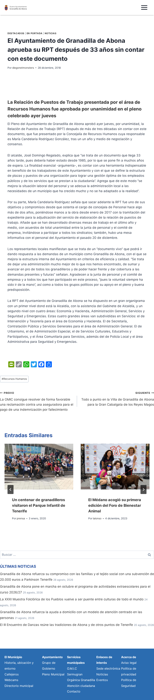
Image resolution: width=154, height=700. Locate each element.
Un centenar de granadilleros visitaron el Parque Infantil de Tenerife (38, 505)
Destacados (16, 33)
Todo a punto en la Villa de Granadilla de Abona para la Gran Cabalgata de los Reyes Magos (117, 398)
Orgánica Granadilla (81, 680)
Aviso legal (129, 663)
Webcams (11, 680)
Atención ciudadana (81, 686)
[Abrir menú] (144, 7)
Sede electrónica (108, 668)
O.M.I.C (72, 668)
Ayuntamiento (52, 657)
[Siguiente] (143, 489)
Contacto (73, 691)
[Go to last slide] (11, 489)
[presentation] (39, 466)
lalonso (97, 518)
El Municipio (13, 657)
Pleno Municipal (53, 674)
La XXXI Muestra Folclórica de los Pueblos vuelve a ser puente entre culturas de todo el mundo (71, 599)
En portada (34, 33)
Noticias (51, 33)
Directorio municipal (19, 686)
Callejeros (12, 674)
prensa (21, 518)
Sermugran (74, 674)
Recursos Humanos (14, 378)
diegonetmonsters (23, 67)
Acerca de (128, 657)
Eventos (102, 680)
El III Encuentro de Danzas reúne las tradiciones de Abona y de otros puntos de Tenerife (66, 625)
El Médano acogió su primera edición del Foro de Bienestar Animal (114, 505)
